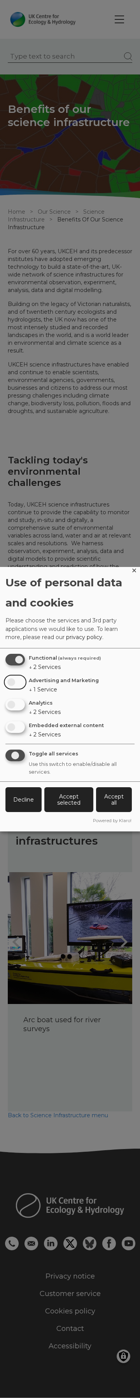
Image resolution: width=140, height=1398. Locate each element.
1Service (43, 689)
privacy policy (84, 637)
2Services (45, 667)
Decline (23, 799)
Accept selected (68, 799)
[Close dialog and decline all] (134, 572)
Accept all (114, 799)
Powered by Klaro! (112, 820)
